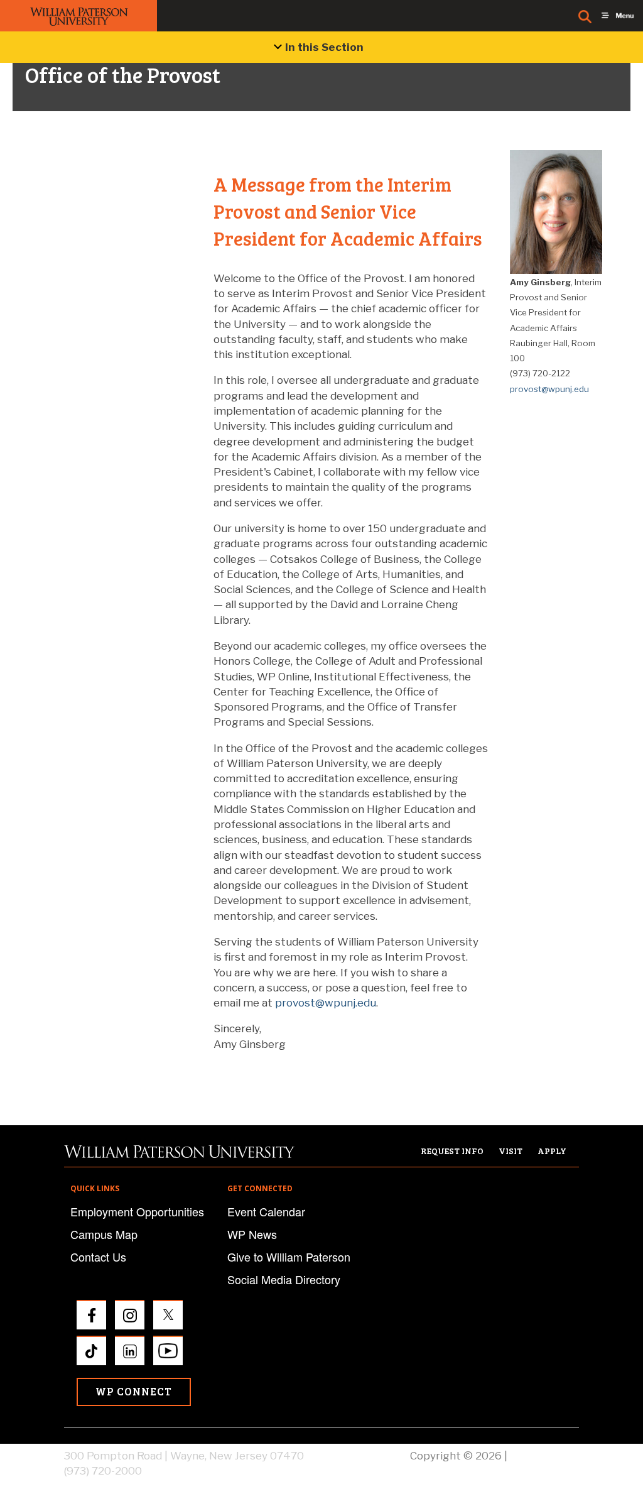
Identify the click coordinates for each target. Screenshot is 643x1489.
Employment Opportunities (137, 1211)
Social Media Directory (283, 1279)
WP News (252, 1234)
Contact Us (98, 1256)
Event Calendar (266, 1211)
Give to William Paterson (288, 1256)
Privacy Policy (544, 1455)
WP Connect (133, 1391)
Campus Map (104, 1234)
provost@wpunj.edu (325, 1002)
